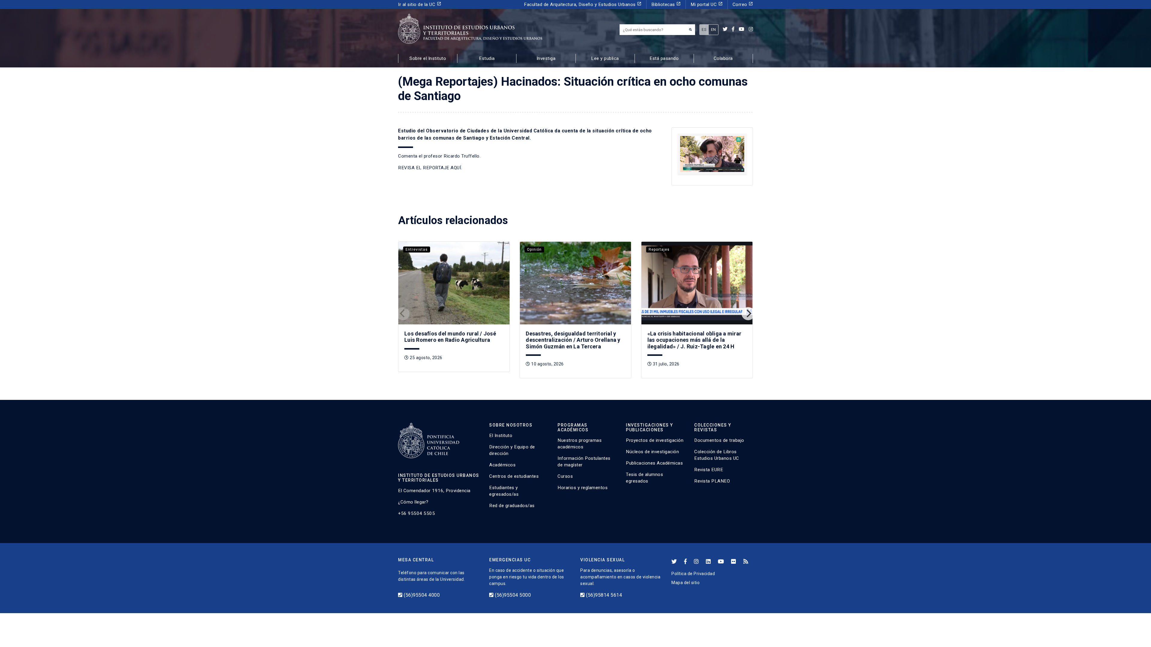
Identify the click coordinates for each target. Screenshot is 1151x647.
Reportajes (659, 249)
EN (713, 29)
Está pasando (664, 58)
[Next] (748, 313)
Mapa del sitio (685, 582)
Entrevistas (417, 249)
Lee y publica (605, 58)
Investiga (546, 58)
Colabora (723, 58)
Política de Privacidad (693, 573)
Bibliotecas (666, 4)
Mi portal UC (707, 4)
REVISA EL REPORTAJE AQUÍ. (430, 167)
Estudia (487, 58)
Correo (743, 4)
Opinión (534, 249)
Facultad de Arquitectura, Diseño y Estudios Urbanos (582, 4)
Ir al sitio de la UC (419, 4)
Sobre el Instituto (427, 58)
